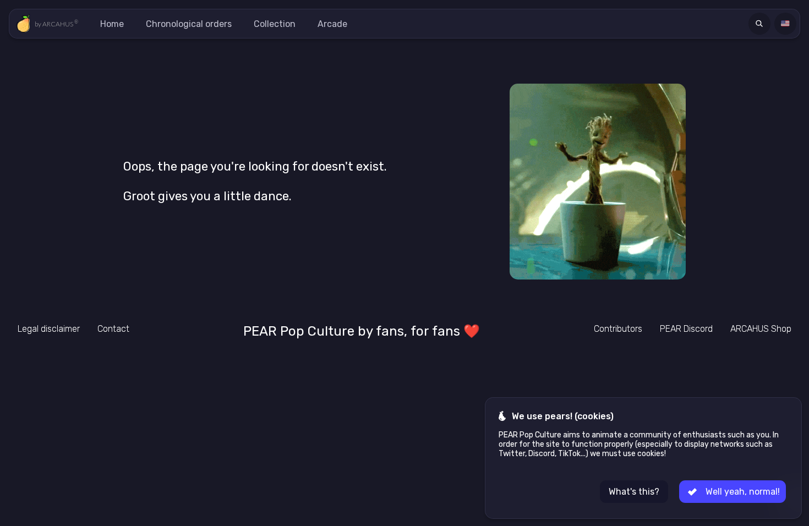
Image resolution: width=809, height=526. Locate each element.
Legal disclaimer (49, 329)
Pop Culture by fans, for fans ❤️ (361, 331)
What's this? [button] (634, 491)
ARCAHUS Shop (760, 329)
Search (761, 23)
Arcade (332, 24)
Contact (113, 329)
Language (787, 23)
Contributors (618, 329)
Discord (686, 329)
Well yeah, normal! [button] (743, 491)
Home (112, 24)
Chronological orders (189, 24)
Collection (275, 24)
